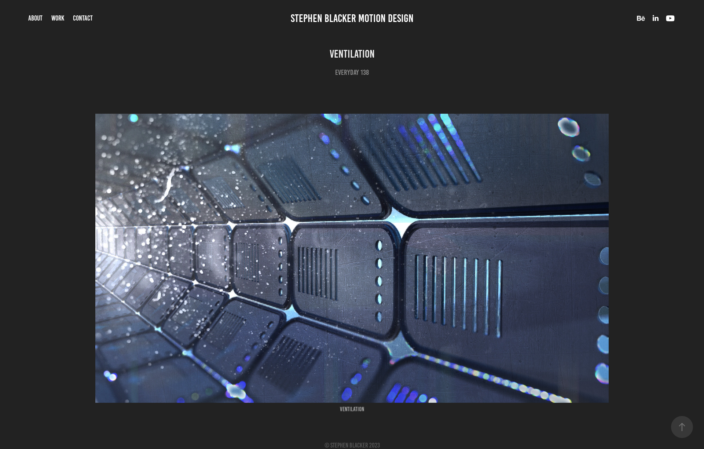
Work (57, 18)
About (35, 18)
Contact (83, 18)
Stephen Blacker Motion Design (352, 18)
